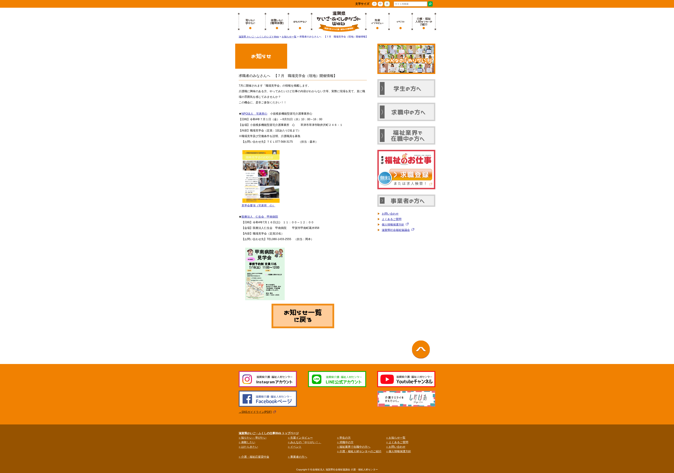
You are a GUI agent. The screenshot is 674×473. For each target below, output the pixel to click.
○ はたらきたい (248, 446)
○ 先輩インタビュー (300, 437)
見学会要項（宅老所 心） (258, 205)
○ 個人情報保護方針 (398, 451)
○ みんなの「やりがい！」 (304, 442)
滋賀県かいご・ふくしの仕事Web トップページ (269, 433)
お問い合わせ (390, 213)
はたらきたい (300, 21)
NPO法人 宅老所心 (254, 113)
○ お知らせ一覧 (395, 437)
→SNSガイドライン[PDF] (255, 411)
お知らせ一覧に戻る (303, 316)
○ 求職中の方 (345, 442)
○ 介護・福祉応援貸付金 (254, 456)
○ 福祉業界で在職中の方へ (353, 446)
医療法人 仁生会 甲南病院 (260, 216)
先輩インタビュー (377, 21)
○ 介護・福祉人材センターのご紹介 (359, 451)
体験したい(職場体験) (277, 21)
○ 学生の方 (344, 437)
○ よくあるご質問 (397, 442)
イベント (400, 21)
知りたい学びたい (250, 21)
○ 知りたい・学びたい (252, 437)
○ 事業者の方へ (297, 456)
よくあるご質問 (391, 219)
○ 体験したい (247, 442)
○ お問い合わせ (395, 446)
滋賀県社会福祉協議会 (396, 230)
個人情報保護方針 (393, 224)
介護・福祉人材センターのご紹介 (423, 21)
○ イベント (295, 446)
